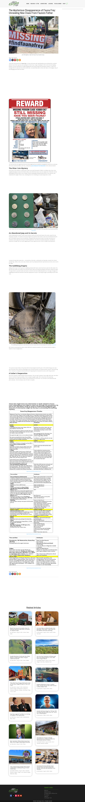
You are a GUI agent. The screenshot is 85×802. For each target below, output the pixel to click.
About (46, 790)
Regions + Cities (35, 3)
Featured (24, 15)
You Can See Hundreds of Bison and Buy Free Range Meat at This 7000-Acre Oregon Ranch (46, 657)
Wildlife (27, 660)
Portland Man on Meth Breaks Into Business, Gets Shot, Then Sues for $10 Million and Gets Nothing (46, 629)
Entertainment (20, 688)
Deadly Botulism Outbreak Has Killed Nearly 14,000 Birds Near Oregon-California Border (20, 657)
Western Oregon (27, 772)
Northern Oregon (13, 772)
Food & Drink (57, 3)
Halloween (16, 690)
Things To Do (20, 772)
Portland (46, 743)
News (27, 3)
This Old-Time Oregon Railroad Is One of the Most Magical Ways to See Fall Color (20, 684)
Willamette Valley (13, 773)
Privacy (46, 795)
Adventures (43, 3)
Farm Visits (42, 661)
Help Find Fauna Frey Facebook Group (34, 471)
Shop (64, 3)
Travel (14, 691)
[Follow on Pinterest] (18, 796)
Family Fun (25, 688)
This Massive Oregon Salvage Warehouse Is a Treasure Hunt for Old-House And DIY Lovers (46, 739)
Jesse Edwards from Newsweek (38, 165)
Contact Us (48, 798)
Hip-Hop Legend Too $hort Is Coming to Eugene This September (20, 714)
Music (11, 718)
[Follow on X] (13, 796)
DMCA (46, 796)
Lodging (50, 3)
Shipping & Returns (50, 793)
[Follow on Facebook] (11, 796)
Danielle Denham (13, 15)
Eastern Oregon (13, 688)
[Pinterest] (15, 60)
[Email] (17, 60)
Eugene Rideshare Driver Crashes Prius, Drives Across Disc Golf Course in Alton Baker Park (46, 685)
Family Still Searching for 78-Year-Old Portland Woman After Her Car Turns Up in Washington (47, 712)
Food (50, 661)
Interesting (25, 690)
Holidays (20, 690)
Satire (11, 633)
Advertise (47, 792)
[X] (12, 60)
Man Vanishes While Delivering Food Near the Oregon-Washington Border (20, 741)
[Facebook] (10, 60)
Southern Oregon (32, 15)
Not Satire (39, 633)
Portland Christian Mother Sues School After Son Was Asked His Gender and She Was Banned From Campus (46, 767)
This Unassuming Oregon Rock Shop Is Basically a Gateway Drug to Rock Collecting (20, 768)
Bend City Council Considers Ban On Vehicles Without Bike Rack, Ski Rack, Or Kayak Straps (20, 629)
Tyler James (13, 632)
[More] (20, 60)
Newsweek (34, 230)
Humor (24, 632)
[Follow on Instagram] (16, 796)
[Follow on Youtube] (21, 796)
